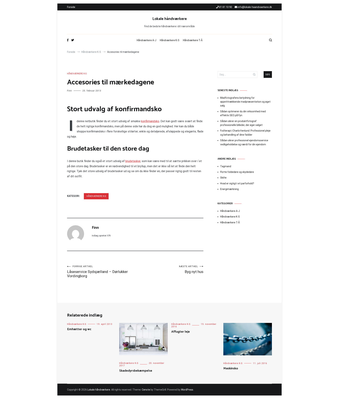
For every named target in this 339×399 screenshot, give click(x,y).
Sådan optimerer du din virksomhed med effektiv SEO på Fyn (243, 113)
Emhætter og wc (79, 329)
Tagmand (225, 166)
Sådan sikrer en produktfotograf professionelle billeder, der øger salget (241, 123)
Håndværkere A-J (146, 40)
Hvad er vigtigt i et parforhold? (237, 183)
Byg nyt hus (191, 269)
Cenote (146, 389)
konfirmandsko (150, 121)
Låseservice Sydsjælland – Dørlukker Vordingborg (97, 271)
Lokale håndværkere (169, 19)
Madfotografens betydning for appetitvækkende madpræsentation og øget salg (245, 101)
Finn (69, 91)
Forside (71, 7)
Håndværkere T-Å (193, 40)
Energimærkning (229, 189)
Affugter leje (180, 331)
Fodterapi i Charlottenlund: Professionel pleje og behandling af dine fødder (245, 132)
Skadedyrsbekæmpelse (135, 370)
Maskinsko (230, 368)
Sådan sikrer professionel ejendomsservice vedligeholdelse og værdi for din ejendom (244, 142)
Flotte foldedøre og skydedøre (237, 172)
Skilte (223, 177)
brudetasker (132, 161)
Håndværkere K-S (169, 40)
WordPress (187, 389)
